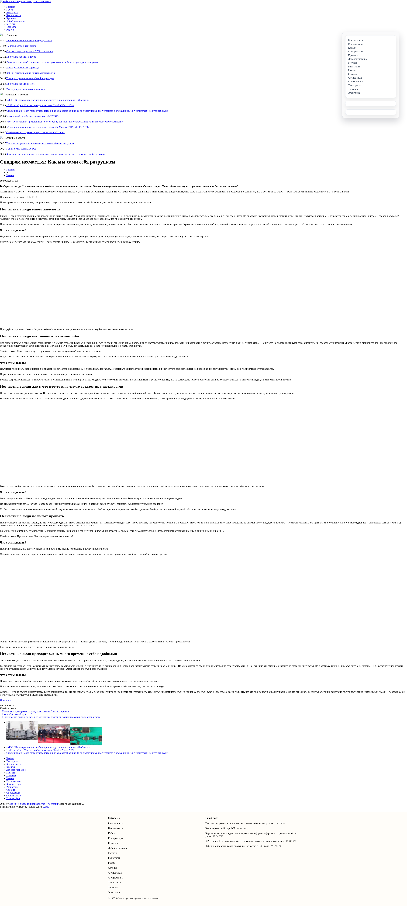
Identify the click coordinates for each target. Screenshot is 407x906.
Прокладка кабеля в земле (20, 83)
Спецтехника (13, 795)
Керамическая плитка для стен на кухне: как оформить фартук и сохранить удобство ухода (55, 154)
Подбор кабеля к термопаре (21, 46)
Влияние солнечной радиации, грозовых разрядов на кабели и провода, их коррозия (52, 62)
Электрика (12, 12)
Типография (13, 798)
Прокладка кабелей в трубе (21, 56)
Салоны (10, 789)
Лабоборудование (16, 21)
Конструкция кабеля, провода (22, 67)
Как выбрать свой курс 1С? (21, 148)
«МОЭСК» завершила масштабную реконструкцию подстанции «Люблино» (48, 100)
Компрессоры (13, 784)
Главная (10, 6)
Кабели (10, 9)
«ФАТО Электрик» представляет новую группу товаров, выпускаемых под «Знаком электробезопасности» (64, 121)
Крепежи (11, 18)
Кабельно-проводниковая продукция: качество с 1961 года (237, 846)
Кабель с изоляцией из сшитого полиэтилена (30, 73)
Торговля (11, 26)
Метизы (10, 24)
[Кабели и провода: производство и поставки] (25, 1)
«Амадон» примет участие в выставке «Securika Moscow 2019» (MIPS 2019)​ (47, 127)
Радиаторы (12, 787)
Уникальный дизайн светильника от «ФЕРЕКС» (32, 116)
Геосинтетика (13, 781)
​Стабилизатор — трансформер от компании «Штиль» (35, 132)
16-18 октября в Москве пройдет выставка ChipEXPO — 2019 (40, 105)
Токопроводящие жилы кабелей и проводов (30, 78)
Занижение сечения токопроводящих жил (29, 40)
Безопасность (13, 15)
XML (46, 806)
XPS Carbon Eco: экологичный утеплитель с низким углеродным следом (244, 841)
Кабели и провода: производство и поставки (33, 803)
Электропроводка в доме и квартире (26, 89)
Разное (10, 29)
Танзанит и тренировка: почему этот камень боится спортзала (40, 143)
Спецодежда (13, 792)
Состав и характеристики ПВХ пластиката (29, 51)
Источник (5, 700)
